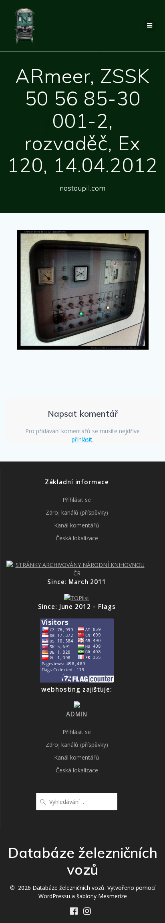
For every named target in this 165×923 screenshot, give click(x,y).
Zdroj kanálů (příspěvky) (77, 512)
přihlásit (82, 439)
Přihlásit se (76, 499)
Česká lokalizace (77, 538)
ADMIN (76, 714)
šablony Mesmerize (101, 896)
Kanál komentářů (76, 525)
